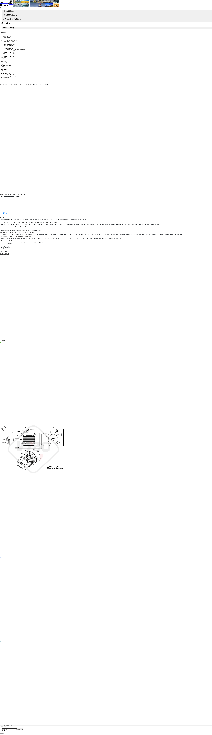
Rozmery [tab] (4, 214)
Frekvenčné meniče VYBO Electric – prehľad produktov (13, 49)
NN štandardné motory (9, 11)
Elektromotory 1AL (15, 84)
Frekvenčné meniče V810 (9, 54)
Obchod (4, 8)
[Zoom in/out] (0, 733)
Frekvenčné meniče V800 (9, 53)
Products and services (6, 78)
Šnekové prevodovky (8, 10)
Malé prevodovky (8, 37)
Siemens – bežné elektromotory (11, 18)
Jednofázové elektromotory (10, 44)
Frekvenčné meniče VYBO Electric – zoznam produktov (16, 20)
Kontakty (4, 26)
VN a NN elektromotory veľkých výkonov (13, 19)
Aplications (4, 32)
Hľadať (3, 727)
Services (4, 70)
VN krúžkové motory (8, 16)
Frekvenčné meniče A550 (9, 52)
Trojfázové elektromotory (9, 46)
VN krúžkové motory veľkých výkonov (10, 76)
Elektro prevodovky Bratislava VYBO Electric (11, 35)
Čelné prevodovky (8, 36)
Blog (3, 33)
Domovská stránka (6, 31)
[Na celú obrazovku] (1, 733)
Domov (1, 84)
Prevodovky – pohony (9, 12)
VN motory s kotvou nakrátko (10, 15)
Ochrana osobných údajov (9, 28)
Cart (3, 730)
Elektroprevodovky (6, 23)
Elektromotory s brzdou (9, 42)
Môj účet (4, 61)
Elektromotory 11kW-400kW (10, 41)
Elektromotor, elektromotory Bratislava (10, 40)
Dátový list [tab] (4, 213)
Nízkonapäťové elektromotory (8, 62)
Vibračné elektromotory (9, 48)
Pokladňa (4, 68)
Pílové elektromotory (8, 45)
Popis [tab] (3, 212)
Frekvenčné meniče (6, 24)
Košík (3, 58)
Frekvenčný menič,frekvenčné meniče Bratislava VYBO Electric (15, 50)
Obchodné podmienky (9, 27)
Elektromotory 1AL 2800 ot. (25, 84)
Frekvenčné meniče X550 (9, 56)
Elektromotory (5, 22)
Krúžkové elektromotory (7, 60)
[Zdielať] (2, 733)
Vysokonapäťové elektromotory (9, 77)
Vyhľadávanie (20, 729)
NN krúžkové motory (8, 14)
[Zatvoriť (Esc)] (3, 733)
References (4, 69)
